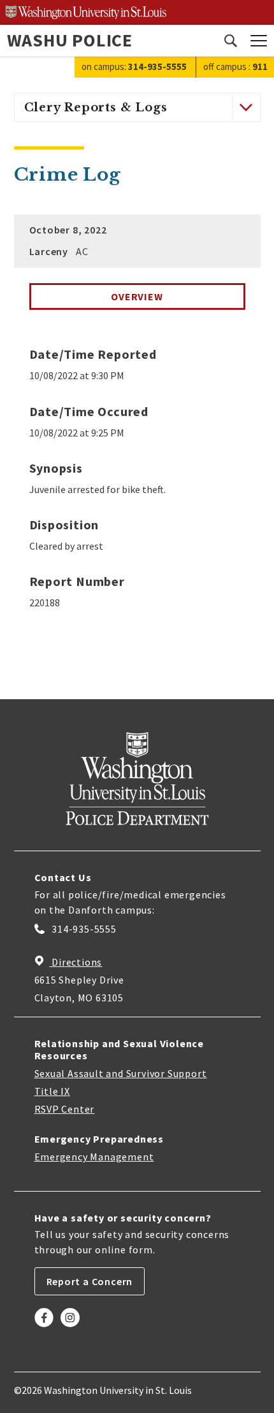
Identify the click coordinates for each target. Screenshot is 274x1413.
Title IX (52, 1091)
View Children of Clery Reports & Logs (245, 107)
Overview (136, 296)
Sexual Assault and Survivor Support (120, 1073)
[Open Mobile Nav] (258, 41)
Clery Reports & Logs (96, 108)
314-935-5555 (83, 928)
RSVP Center (64, 1109)
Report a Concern (90, 1281)
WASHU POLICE (70, 40)
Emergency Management (94, 1156)
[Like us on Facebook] (44, 1327)
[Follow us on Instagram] (70, 1327)
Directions (76, 962)
